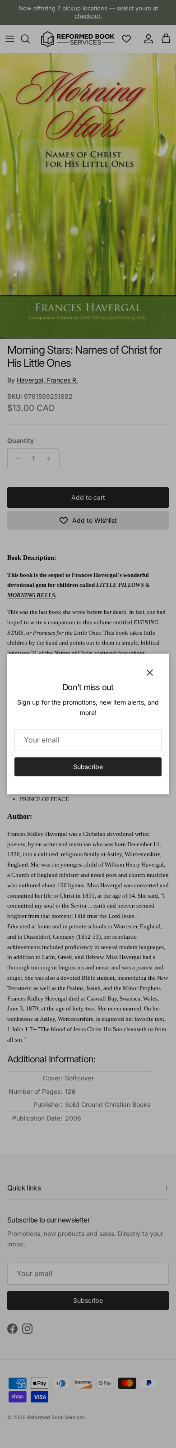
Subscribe (88, 766)
